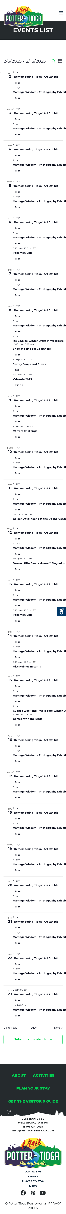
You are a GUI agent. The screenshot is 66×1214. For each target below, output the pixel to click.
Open (61, 611)
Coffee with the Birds (27, 718)
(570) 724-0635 (33, 1126)
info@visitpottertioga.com (33, 1130)
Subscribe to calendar (31, 1039)
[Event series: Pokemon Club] (34, 248)
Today (33, 1027)
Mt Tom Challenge (25, 431)
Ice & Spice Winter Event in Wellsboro (38, 340)
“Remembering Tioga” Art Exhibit (35, 76)
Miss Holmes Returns (27, 666)
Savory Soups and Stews (29, 364)
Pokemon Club (23, 252)
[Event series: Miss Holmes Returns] (34, 662)
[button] (61, 12)
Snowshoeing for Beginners (32, 348)
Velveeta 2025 (22, 379)
